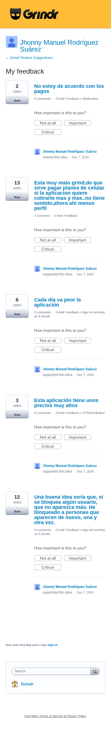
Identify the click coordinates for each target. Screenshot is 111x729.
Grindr (27, 684)
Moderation (90, 98)
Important (80, 123)
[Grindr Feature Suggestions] (34, 14)
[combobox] (52, 671)
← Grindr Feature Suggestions (29, 58)
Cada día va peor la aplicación (57, 302)
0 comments (42, 98)
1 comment (42, 215)
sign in (53, 645)
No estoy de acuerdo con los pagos (69, 88)
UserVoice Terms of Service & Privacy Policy (55, 716)
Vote (17, 100)
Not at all (50, 123)
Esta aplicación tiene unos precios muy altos (66, 403)
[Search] (95, 671)
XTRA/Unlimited (93, 413)
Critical (51, 132)
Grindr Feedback (67, 98)
